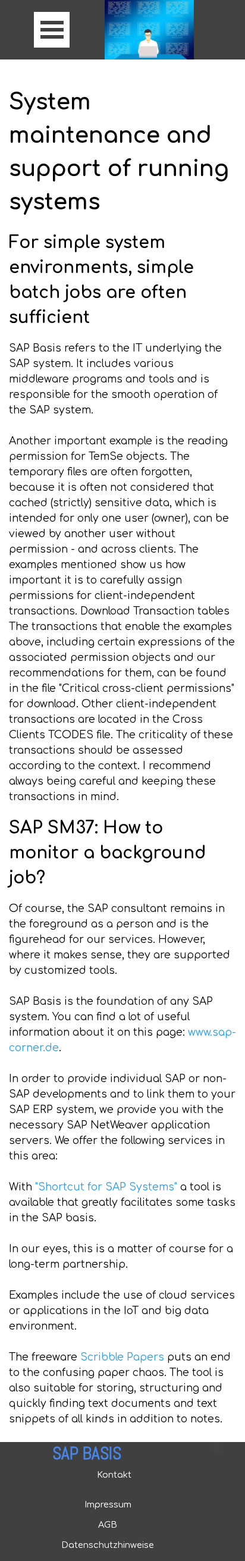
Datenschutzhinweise (107, 1545)
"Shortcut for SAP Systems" (106, 1187)
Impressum (107, 1504)
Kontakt (114, 1474)
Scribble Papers (122, 1357)
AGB (107, 1524)
